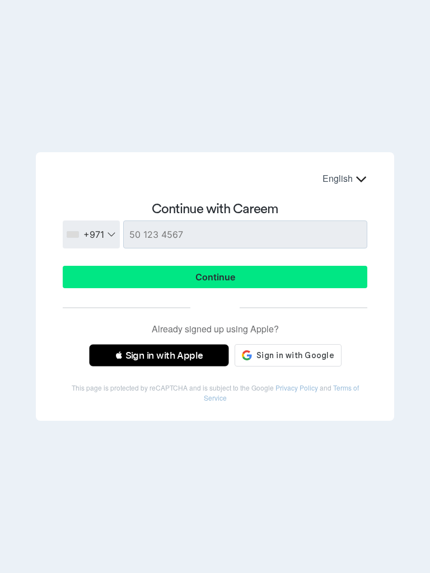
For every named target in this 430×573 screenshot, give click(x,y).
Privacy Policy (296, 387)
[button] (159, 355)
